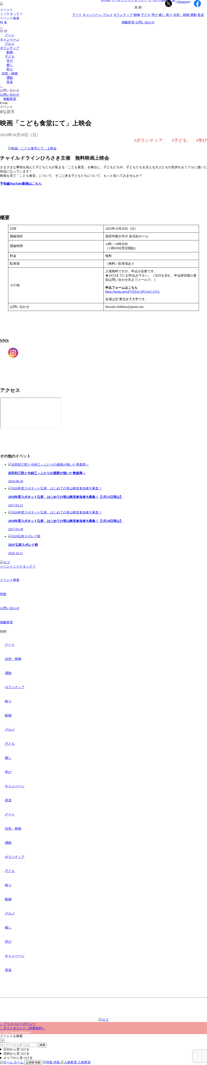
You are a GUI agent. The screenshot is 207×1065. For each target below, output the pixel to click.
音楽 (9, 82)
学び (9, 60)
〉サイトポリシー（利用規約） (22, 1028)
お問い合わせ (9, 94)
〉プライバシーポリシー (18, 1024)
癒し (9, 65)
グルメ (10, 43)
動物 (9, 52)
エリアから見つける (18, 1058)
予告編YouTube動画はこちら (21, 183)
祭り (9, 69)
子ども (10, 56)
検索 (42, 1044)
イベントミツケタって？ (18, 566)
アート (10, 35)
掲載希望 (9, 99)
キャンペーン (9, 39)
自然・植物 (10, 73)
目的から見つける (16, 1053)
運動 (9, 77)
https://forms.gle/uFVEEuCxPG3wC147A (132, 291)
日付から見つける (16, 1049)
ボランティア (9, 48)
